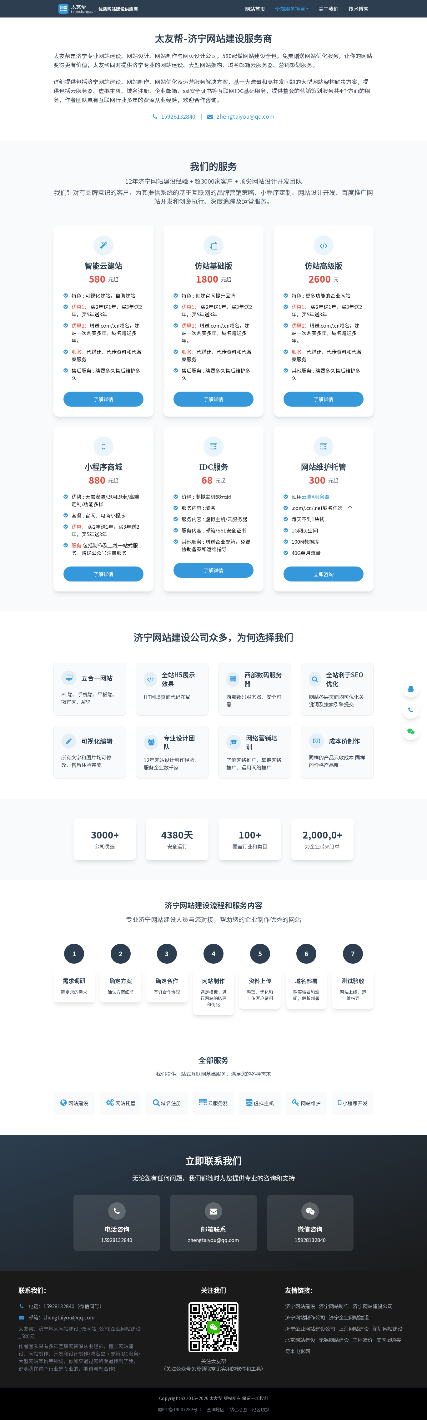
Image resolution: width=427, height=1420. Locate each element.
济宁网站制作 (334, 1306)
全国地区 (215, 1409)
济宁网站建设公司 (373, 1306)
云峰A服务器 (315, 496)
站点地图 (238, 1409)
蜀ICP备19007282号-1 (180, 1409)
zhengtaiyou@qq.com (244, 116)
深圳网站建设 (388, 1328)
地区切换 (260, 1409)
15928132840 (177, 116)
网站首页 (255, 8)
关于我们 (329, 8)
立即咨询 (324, 574)
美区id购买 (388, 1339)
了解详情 (103, 399)
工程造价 (363, 1339)
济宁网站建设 (300, 1306)
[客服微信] (410, 731)
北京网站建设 (300, 1339)
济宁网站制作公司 (305, 1317)
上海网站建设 (354, 1328)
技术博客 (359, 8)
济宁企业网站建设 (349, 1317)
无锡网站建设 (334, 1339)
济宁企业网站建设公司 (310, 1328)
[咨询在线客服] (410, 689)
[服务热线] (410, 710)
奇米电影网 (297, 1351)
